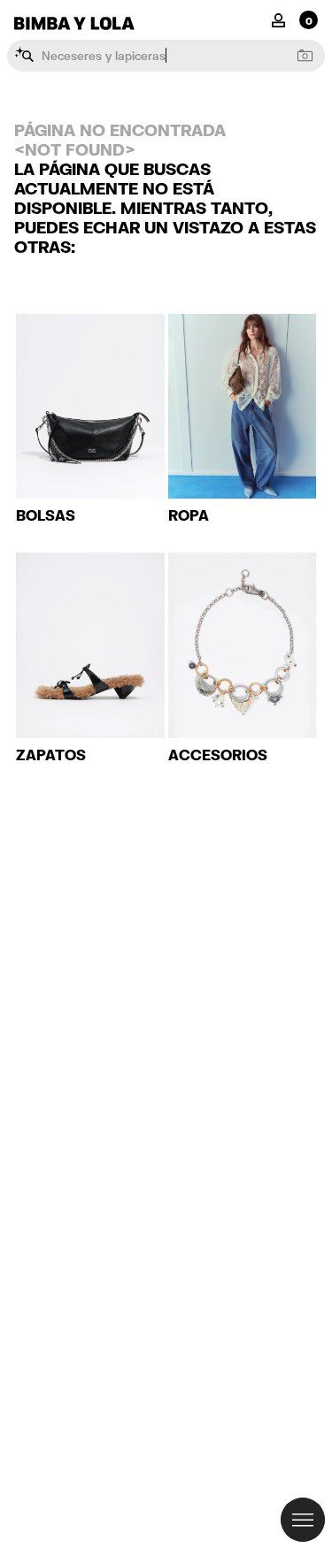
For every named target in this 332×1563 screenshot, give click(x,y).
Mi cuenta (278, 19)
